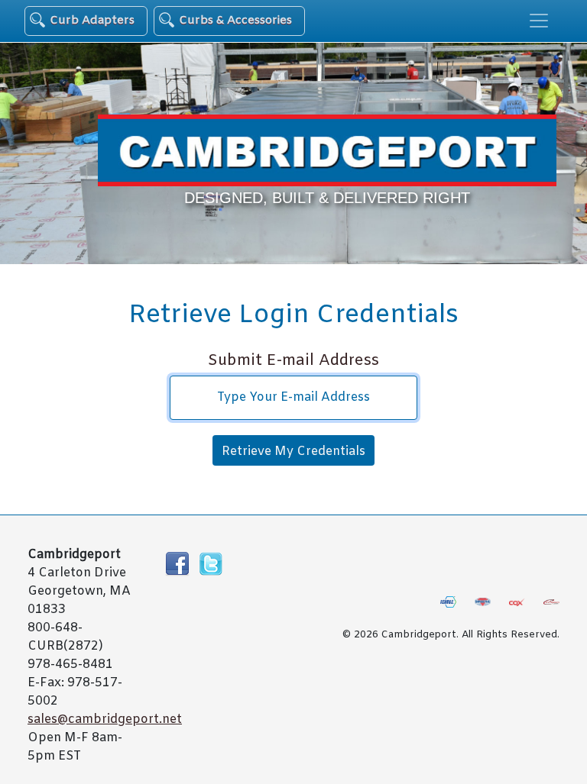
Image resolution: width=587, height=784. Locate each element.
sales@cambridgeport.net (105, 719)
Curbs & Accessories (235, 20)
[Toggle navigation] (538, 20)
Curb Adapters (92, 20)
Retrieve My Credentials (293, 452)
